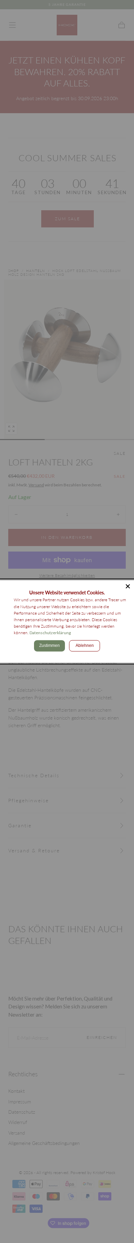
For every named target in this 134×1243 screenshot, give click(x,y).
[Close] (127, 586)
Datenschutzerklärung (50, 633)
